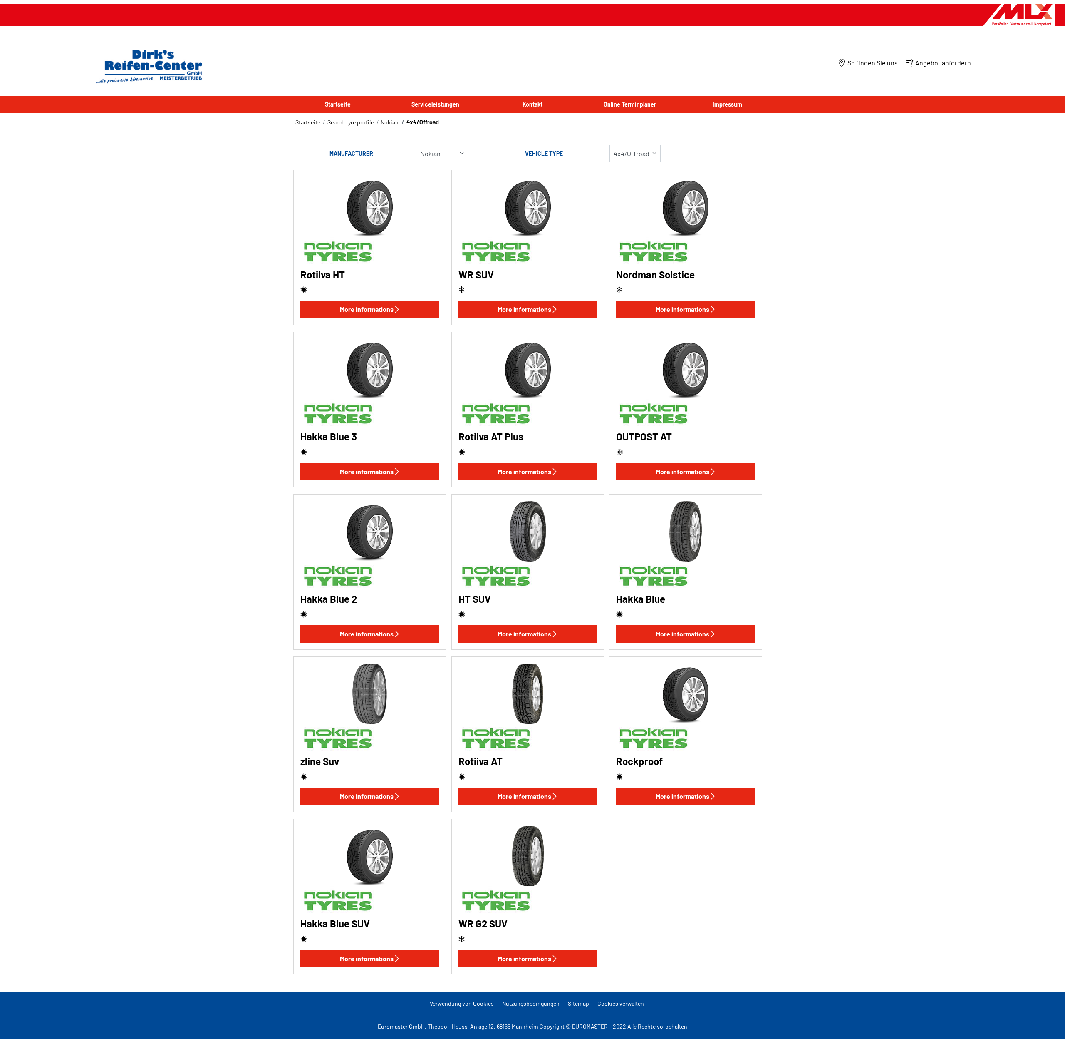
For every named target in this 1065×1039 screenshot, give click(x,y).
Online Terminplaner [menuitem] (630, 104)
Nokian (390, 122)
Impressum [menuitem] (727, 104)
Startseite (307, 122)
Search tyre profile (350, 122)
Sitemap (578, 1003)
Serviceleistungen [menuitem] (435, 104)
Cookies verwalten (620, 1003)
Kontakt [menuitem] (532, 104)
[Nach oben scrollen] (1043, 1021)
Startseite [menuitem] (338, 104)
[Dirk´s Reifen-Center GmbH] (147, 66)
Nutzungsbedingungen (531, 1003)
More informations (367, 309)
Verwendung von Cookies (462, 1003)
